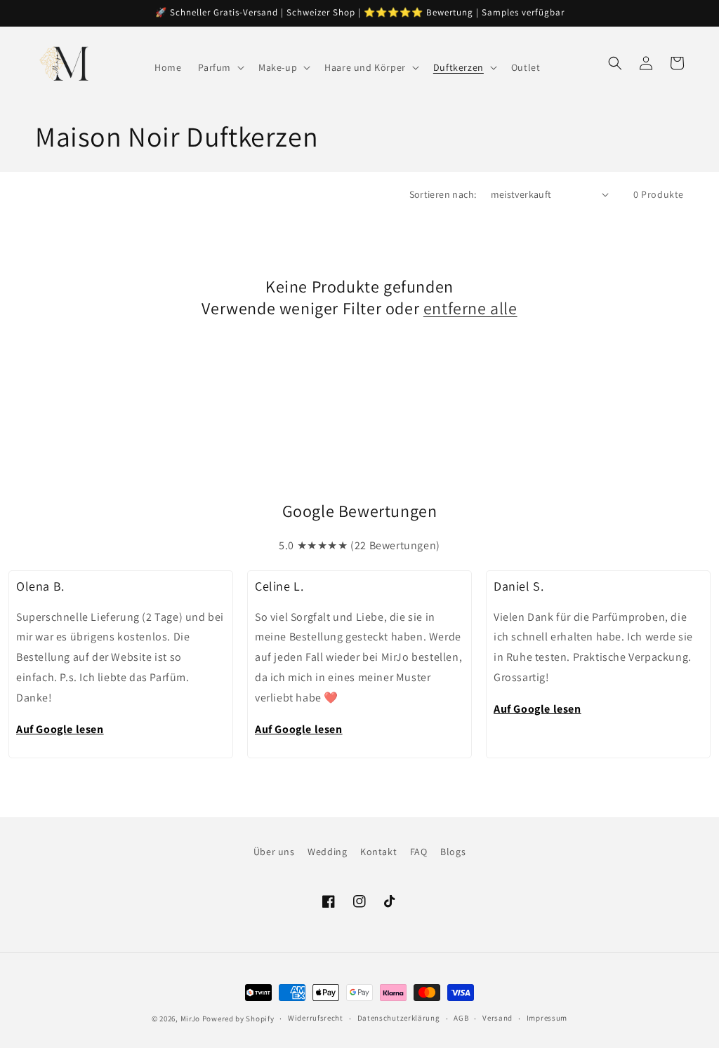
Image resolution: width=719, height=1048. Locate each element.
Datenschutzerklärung (398, 1018)
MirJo (190, 1018)
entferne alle (470, 308)
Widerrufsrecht (315, 1018)
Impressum (547, 1018)
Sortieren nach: (443, 194)
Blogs (453, 851)
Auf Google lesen (60, 729)
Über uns (274, 851)
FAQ (419, 851)
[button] (220, 67)
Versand (497, 1018)
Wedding (327, 851)
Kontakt (378, 851)
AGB (461, 1018)
